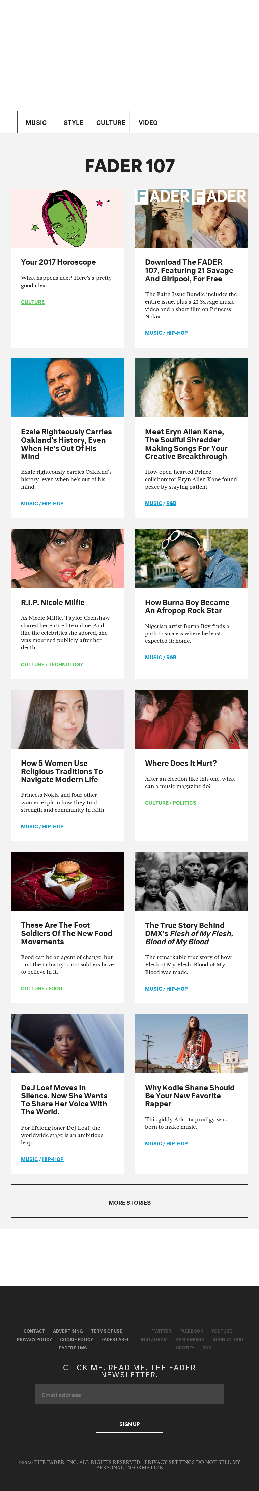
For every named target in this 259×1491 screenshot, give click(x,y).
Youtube (221, 1330)
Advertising (68, 1330)
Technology (66, 664)
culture (33, 301)
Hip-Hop (177, 332)
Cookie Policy (76, 1338)
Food (55, 988)
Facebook (191, 1330)
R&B (171, 502)
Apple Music (190, 1338)
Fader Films (73, 1347)
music (153, 332)
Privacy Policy (34, 1338)
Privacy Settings (169, 1462)
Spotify (185, 1347)
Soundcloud (227, 1338)
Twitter (161, 1330)
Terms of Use (106, 1330)
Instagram (154, 1338)
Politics (184, 802)
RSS (206, 1347)
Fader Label (115, 1338)
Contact (34, 1330)
